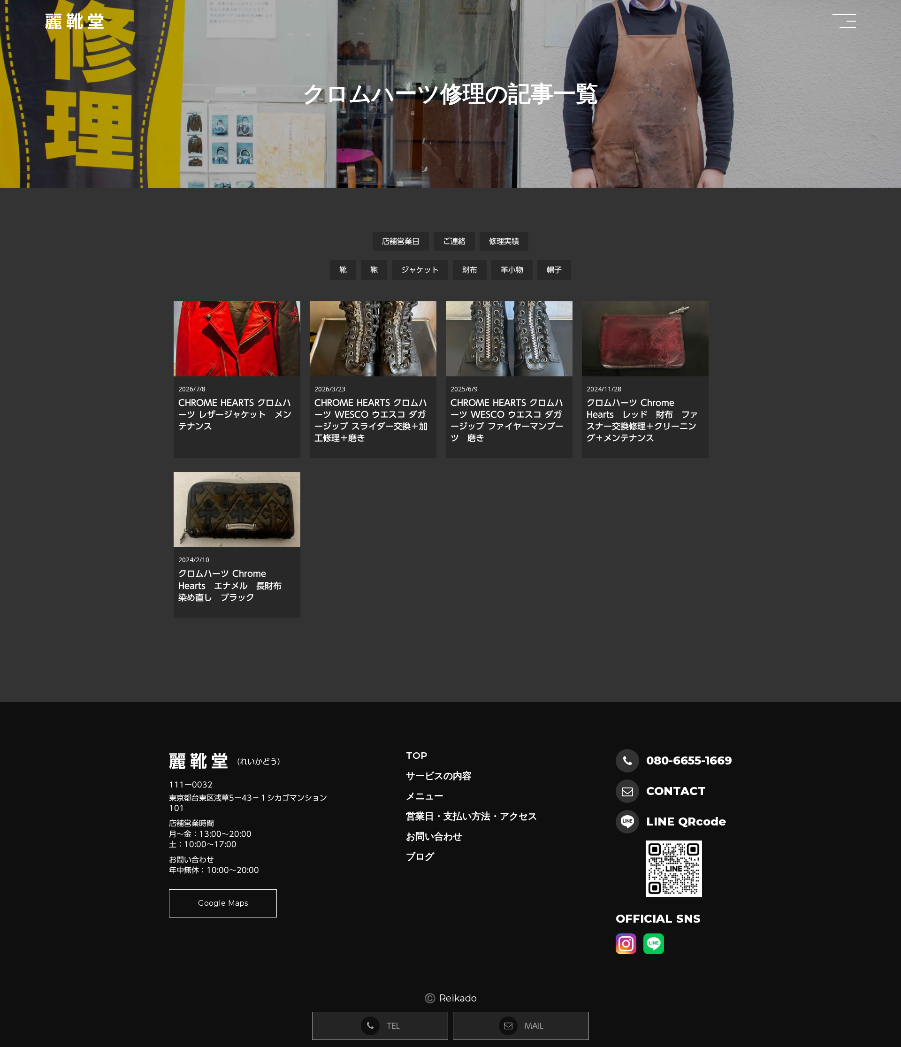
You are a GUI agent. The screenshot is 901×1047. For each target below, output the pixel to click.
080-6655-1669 (689, 760)
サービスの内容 (439, 775)
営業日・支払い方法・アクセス (471, 816)
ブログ (420, 856)
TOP (416, 755)
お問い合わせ (434, 836)
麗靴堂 (76, 21)
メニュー (424, 796)
